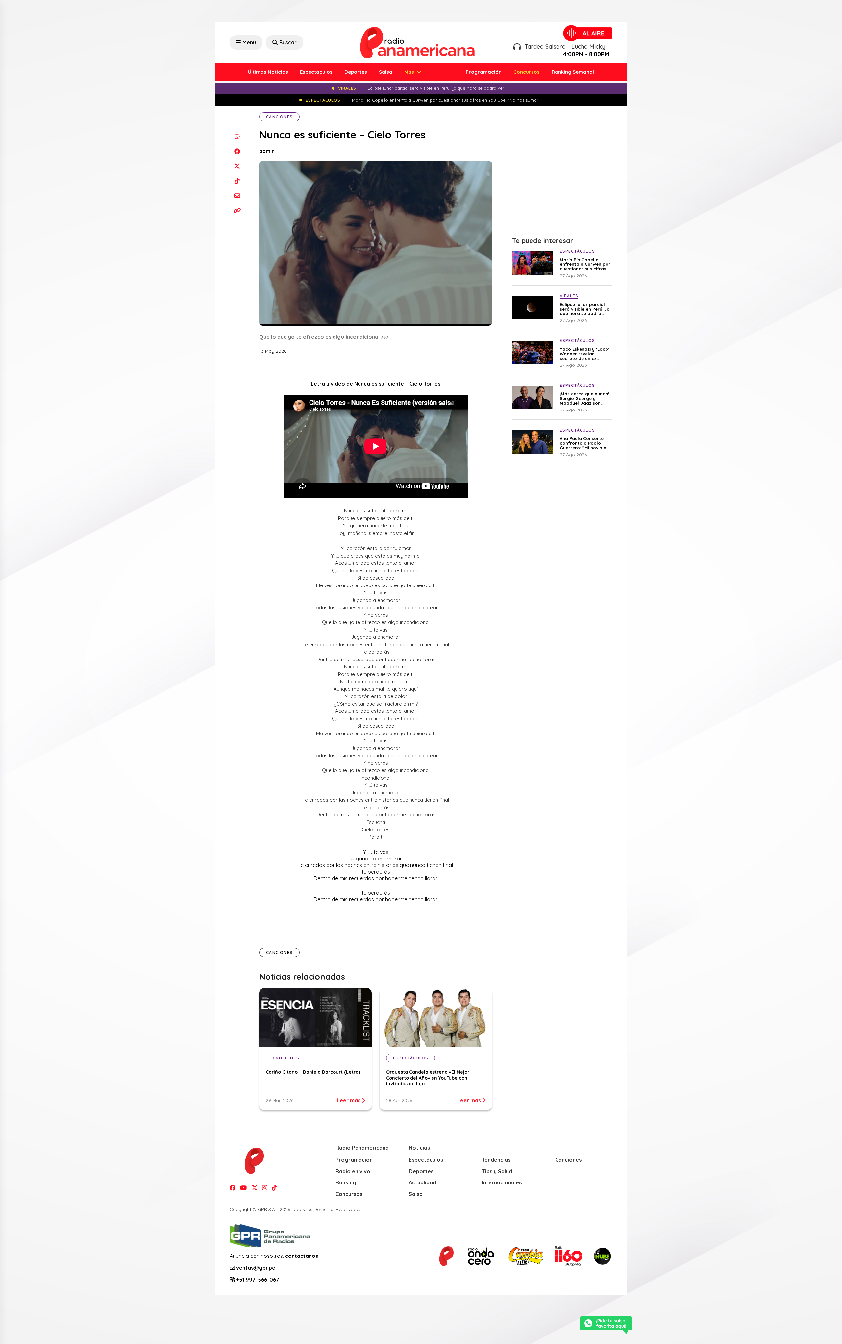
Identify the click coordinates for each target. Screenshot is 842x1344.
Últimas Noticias (268, 72)
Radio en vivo (352, 1171)
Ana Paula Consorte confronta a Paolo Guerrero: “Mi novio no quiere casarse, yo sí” (584, 443)
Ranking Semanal (573, 72)
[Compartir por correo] (237, 195)
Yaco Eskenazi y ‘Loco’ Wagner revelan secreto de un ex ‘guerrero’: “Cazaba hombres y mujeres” (584, 354)
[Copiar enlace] (237, 210)
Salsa (385, 72)
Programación (484, 72)
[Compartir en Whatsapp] (237, 136)
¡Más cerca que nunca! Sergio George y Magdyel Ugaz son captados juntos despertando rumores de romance (584, 398)
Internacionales (502, 1182)
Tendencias (496, 1160)
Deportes (355, 72)
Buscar (288, 42)
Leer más (349, 1100)
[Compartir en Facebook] (237, 151)
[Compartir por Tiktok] (237, 180)
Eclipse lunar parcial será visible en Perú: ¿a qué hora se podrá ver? (585, 309)
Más (409, 72)
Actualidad (422, 1182)
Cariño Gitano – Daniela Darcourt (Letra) (313, 1072)
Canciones (279, 116)
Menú (249, 42)
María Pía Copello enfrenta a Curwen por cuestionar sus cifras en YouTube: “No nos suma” (585, 264)
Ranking (345, 1182)
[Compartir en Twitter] (237, 166)
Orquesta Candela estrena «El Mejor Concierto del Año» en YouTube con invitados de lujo (427, 1078)
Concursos (526, 72)
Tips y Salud (497, 1171)
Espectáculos (316, 72)
